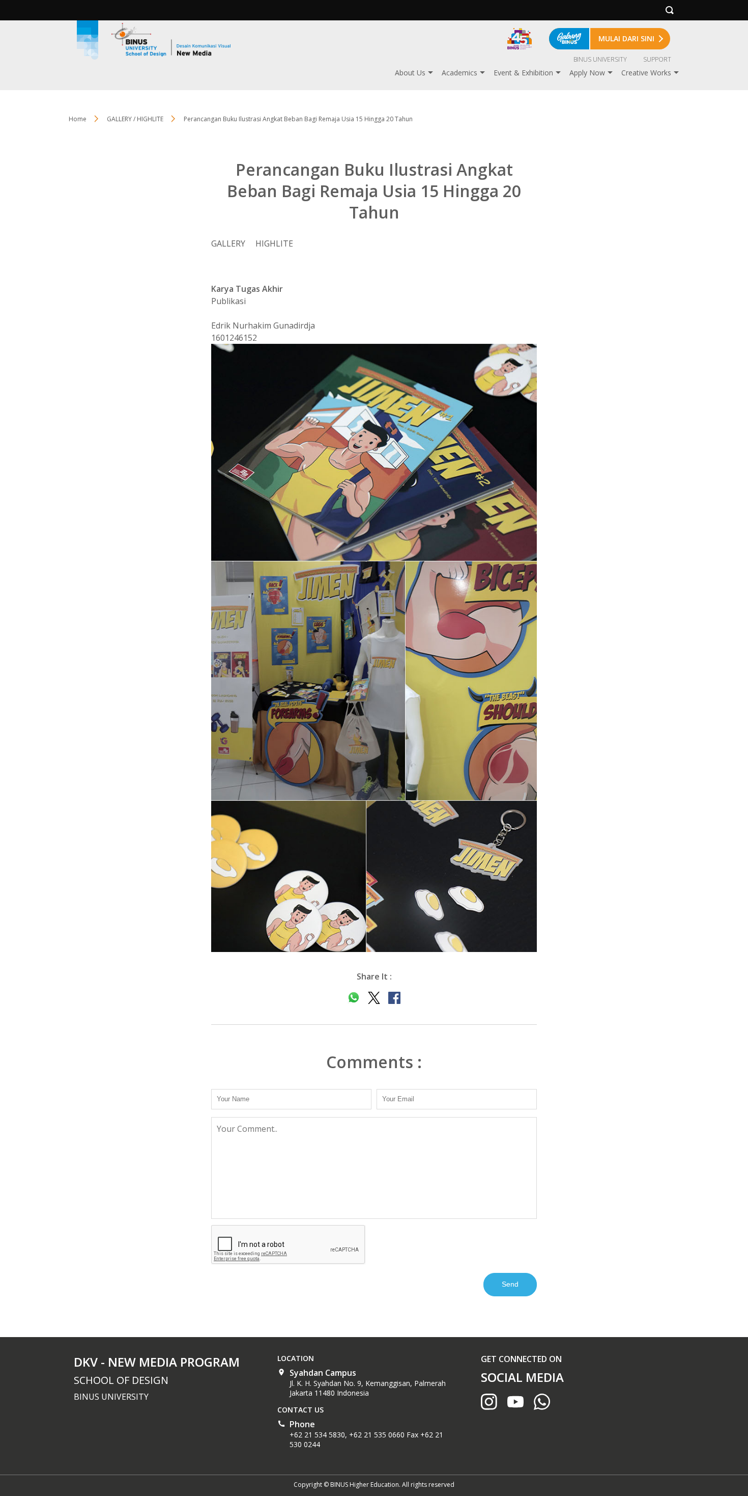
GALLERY (228, 243)
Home (78, 119)
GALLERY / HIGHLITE (135, 119)
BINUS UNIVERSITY (600, 59)
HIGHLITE (274, 243)
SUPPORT (657, 59)
